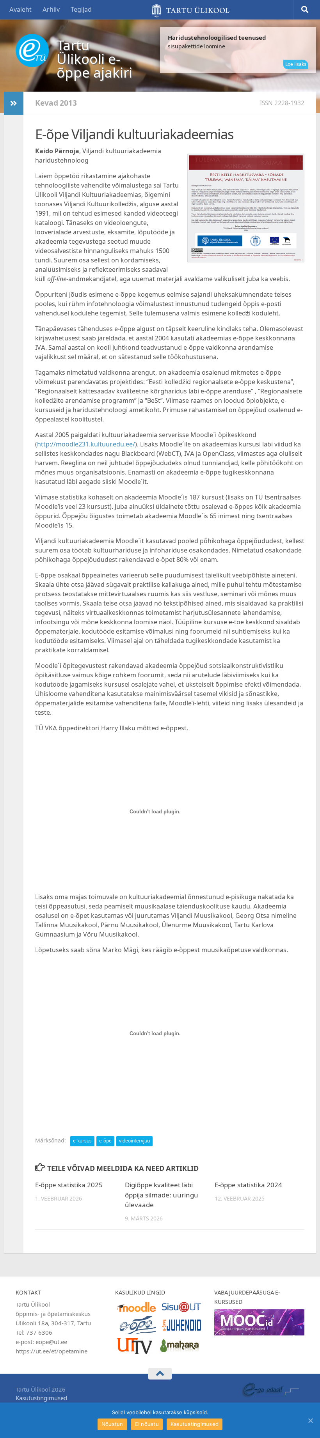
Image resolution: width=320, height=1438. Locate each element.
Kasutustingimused (41, 1398)
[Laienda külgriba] (13, 103)
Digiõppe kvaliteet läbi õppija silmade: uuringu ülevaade (161, 1195)
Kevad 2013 (56, 103)
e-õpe (105, 1141)
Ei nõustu (147, 1424)
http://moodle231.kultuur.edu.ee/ (86, 444)
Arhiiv (51, 9)
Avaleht (20, 9)
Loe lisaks (295, 64)
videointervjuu (134, 1141)
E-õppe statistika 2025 (69, 1185)
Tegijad (81, 9)
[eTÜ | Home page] (32, 50)
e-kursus (82, 1141)
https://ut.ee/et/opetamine (51, 1351)
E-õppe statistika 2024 (248, 1185)
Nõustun (112, 1424)
